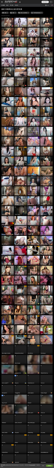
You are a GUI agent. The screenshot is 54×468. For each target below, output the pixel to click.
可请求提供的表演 (37, 12)
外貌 (5, 12)
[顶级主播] (20, 2)
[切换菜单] (2, 2)
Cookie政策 (32, 465)
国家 (13, 12)
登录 (51, 1)
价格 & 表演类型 (23, 12)
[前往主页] (11, 2)
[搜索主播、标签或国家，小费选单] (52, 5)
